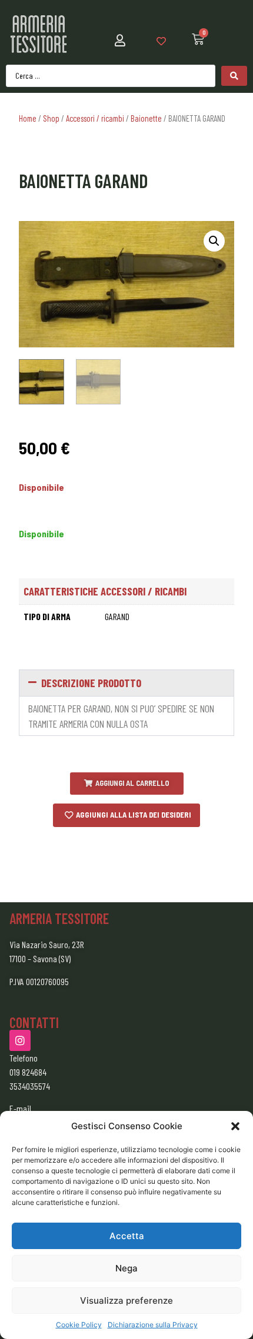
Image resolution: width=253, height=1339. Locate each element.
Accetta (126, 1235)
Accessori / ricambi (95, 118)
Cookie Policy (79, 1324)
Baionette (146, 118)
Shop (51, 118)
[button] (235, 1126)
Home (27, 118)
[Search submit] (234, 76)
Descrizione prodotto (91, 682)
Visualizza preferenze (126, 1300)
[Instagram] (20, 1040)
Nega (126, 1268)
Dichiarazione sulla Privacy (153, 1324)
